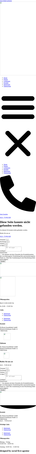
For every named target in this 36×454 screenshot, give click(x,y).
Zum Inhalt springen (6, 1)
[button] (18, 125)
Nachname (3, 241)
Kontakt (6, 83)
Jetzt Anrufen (4, 214)
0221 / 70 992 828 (5, 217)
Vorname (3, 239)
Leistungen (7, 81)
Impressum (7, 84)
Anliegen (3, 251)
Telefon (2, 243)
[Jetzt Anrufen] (18, 211)
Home (5, 78)
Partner (6, 79)
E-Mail (2, 245)
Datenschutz (7, 86)
